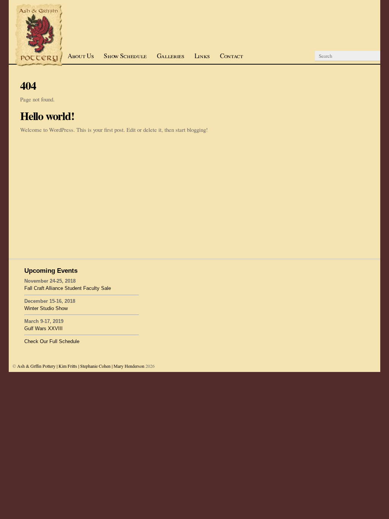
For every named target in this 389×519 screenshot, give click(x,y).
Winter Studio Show (46, 308)
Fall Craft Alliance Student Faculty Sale (67, 288)
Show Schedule (125, 55)
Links (202, 55)
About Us (80, 55)
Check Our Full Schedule (51, 341)
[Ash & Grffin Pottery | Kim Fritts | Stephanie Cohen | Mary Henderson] (39, 64)
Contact (231, 55)
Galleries (170, 55)
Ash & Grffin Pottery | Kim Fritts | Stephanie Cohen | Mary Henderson (80, 366)
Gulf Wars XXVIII (43, 328)
